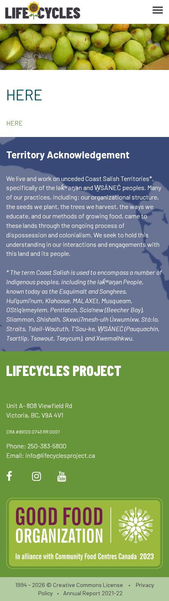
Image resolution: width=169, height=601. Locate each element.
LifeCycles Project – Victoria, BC (42, 12)
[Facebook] (9, 475)
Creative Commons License (88, 584)
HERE (14, 123)
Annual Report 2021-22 (93, 592)
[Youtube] (61, 475)
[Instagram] (36, 475)
